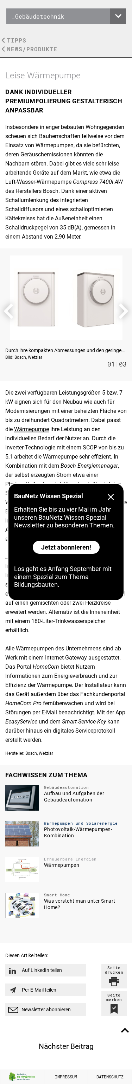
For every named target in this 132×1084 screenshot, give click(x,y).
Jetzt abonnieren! (66, 547)
